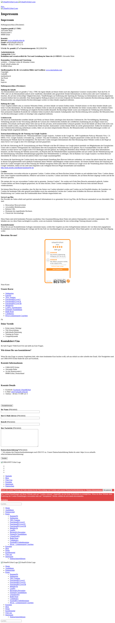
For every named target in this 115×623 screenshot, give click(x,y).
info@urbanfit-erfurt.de (19, 392)
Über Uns (8, 480)
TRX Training (10, 297)
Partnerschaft (10, 512)
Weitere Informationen (94, 490)
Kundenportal (10, 552)
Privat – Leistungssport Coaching (21, 544)
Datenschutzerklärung (17, 559)
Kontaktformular (7, 405)
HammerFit (14, 516)
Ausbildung (9, 510)
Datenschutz (9, 486)
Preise (7, 550)
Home (7, 508)
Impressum (9, 484)
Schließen (4, 500)
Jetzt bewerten (57, 269)
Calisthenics (9, 314)
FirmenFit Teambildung (13, 310)
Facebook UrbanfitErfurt (22, 390)
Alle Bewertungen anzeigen (57, 266)
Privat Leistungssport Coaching (16, 316)
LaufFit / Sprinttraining (13, 308)
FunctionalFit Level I (12, 299)
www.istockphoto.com (54, 70)
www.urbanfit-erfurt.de (16, 40)
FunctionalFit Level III (13, 303)
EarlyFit (8, 295)
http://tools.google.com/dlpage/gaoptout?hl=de (17, 168)
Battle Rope (9, 312)
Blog (7, 478)
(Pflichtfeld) (14, 450)
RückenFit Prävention (17, 532)
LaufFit (12, 530)
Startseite (8, 476)
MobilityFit (9, 305)
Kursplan (8, 482)
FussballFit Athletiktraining (19, 542)
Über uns (8, 554)
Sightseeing (9, 293)
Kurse (7, 514)
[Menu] (57, 4)
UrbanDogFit (14, 536)
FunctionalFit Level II (13, 301)
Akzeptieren (107, 490)
